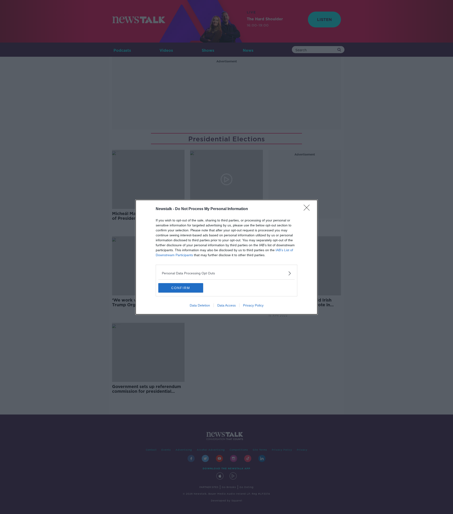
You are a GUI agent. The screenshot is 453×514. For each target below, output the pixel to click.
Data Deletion (200, 305)
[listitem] (226, 273)
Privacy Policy (253, 305)
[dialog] (226, 257)
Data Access (226, 305)
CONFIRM (180, 288)
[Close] (308, 209)
